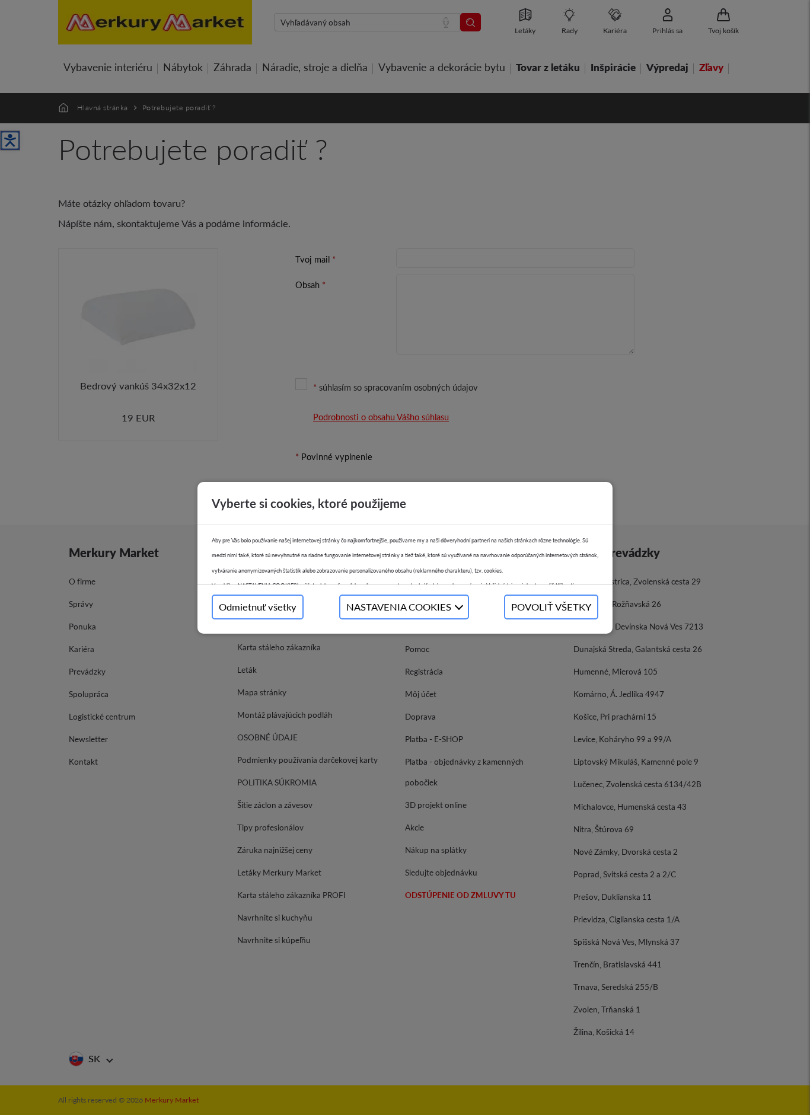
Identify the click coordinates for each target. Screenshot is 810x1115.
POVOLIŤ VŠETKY (551, 607)
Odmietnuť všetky (257, 607)
